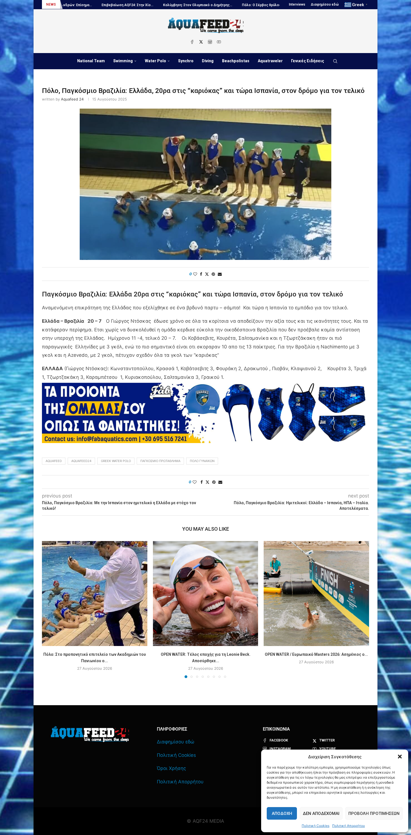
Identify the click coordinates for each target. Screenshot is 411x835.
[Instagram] (210, 42)
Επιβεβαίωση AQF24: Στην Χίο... (73, 5)
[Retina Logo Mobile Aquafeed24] (90, 734)
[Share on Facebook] (201, 274)
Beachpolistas (235, 61)
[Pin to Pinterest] (213, 274)
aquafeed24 (81, 461)
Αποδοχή (282, 813)
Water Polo (155, 61)
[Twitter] (201, 42)
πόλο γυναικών (202, 461)
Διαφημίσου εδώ (325, 4)
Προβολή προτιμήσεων (374, 813)
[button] (400, 756)
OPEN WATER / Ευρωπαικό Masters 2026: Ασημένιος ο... (316, 654)
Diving (208, 61)
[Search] (335, 61)
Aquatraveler (270, 61)
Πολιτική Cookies (315, 826)
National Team (91, 61)
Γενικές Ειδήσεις (307, 61)
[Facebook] (192, 42)
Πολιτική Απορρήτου (348, 826)
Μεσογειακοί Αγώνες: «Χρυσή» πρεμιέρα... (273, 5)
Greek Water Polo (116, 461)
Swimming (123, 61)
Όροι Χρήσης (171, 768)
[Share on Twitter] (207, 274)
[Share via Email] (220, 274)
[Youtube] (219, 42)
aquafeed (54, 461)
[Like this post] (195, 274)
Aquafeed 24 (72, 99)
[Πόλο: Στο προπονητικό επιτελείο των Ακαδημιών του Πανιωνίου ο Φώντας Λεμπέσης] (94, 593)
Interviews (297, 4)
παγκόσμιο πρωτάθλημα (160, 461)
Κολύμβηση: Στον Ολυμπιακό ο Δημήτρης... (143, 5)
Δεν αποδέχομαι (321, 813)
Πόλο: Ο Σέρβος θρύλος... (208, 5)
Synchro (185, 61)
